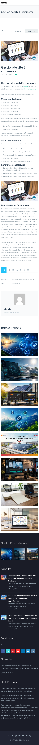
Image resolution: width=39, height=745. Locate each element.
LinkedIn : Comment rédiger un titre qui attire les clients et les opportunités (22, 598)
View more (19, 344)
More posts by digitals (11, 312)
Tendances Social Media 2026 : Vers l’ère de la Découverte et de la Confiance (22, 578)
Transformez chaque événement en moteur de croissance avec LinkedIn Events (22, 618)
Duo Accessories (30, 89)
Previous (18, 31)
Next (30, 31)
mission (25, 86)
